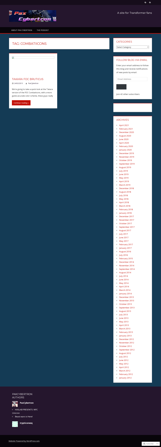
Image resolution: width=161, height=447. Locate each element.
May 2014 (123, 283)
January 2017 (125, 248)
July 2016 (123, 255)
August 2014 (125, 272)
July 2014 (123, 276)
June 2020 (123, 139)
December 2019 (126, 153)
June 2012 (123, 360)
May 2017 (123, 241)
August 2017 (125, 230)
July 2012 (123, 356)
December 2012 (126, 339)
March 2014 (124, 290)
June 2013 (123, 318)
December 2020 (126, 132)
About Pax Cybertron (21, 30)
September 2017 (127, 227)
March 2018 (124, 206)
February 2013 (126, 332)
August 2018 (125, 191)
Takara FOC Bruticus (27, 79)
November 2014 (126, 265)
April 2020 (124, 142)
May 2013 (123, 321)
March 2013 (124, 328)
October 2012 (125, 346)
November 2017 (126, 220)
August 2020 (125, 135)
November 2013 (126, 300)
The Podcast (43, 30)
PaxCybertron (33, 83)
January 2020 (125, 149)
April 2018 (124, 202)
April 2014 (124, 286)
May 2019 (123, 177)
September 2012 (127, 349)
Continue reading (20, 103)
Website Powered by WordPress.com (24, 441)
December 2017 (126, 216)
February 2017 (126, 244)
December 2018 (126, 188)
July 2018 (123, 195)
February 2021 (126, 128)
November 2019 (126, 156)
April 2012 (124, 367)
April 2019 (124, 181)
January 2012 (125, 377)
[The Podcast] (150, 2)
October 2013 (125, 304)
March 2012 (124, 370)
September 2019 (127, 163)
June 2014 (123, 279)
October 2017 (125, 223)
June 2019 (123, 174)
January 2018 (125, 213)
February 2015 (126, 258)
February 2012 (126, 374)
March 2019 (124, 185)
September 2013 (127, 307)
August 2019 (125, 167)
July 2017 (123, 234)
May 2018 (123, 199)
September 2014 (127, 269)
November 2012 (126, 342)
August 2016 (125, 251)
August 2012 (125, 353)
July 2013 (123, 314)
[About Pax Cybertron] (145, 2)
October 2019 (125, 160)
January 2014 (125, 293)
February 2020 (126, 146)
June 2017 (123, 237)
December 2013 (126, 297)
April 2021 (124, 125)
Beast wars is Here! (24, 416)
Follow (121, 86)
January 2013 (125, 335)
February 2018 (126, 209)
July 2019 (123, 171)
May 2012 (123, 363)
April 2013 (124, 325)
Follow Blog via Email (131, 60)
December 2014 (126, 262)
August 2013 (125, 311)
